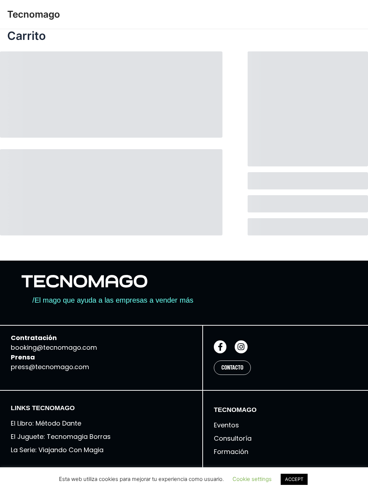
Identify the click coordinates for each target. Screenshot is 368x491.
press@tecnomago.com (50, 366)
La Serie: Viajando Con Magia (57, 449)
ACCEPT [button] (294, 479)
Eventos (226, 425)
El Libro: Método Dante (47, 423)
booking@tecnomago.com (54, 347)
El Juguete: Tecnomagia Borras (61, 436)
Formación (231, 451)
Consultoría (233, 438)
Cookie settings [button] (252, 479)
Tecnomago (33, 14)
